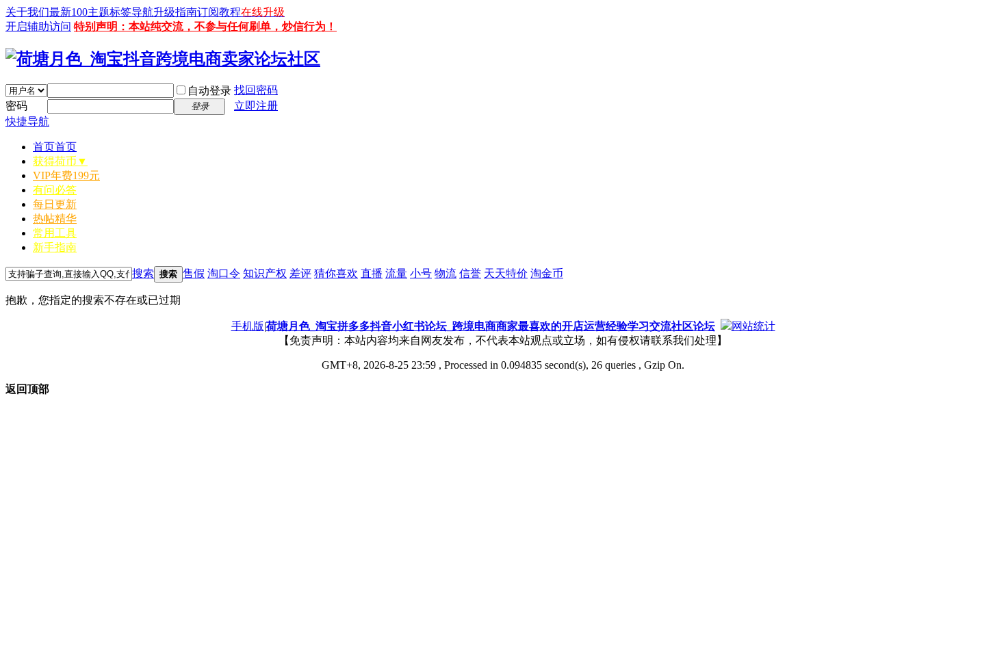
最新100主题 (79, 12)
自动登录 (209, 90)
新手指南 (55, 247)
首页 (55, 147)
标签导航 (131, 12)
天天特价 (506, 273)
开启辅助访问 (38, 26)
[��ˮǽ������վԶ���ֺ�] (726, 326)
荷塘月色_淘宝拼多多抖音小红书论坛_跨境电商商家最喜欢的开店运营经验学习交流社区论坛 (490, 326)
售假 (194, 273)
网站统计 (753, 326)
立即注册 (256, 106)
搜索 (143, 273)
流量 (396, 273)
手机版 (247, 326)
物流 (445, 273)
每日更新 (55, 204)
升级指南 (175, 12)
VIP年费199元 (66, 175)
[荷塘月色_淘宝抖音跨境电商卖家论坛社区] (162, 59)
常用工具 (55, 233)
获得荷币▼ (60, 161)
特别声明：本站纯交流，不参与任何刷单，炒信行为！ (205, 26)
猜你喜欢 (336, 273)
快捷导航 (27, 121)
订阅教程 (219, 12)
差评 (300, 273)
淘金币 (546, 273)
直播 (372, 273)
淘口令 (223, 273)
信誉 (470, 273)
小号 (421, 273)
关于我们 (27, 12)
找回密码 (256, 90)
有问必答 (55, 190)
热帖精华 (55, 218)
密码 (16, 106)
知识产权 (265, 273)
